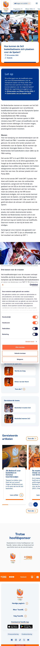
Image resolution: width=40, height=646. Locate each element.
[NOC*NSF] (37, 577)
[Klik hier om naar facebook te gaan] (11, 639)
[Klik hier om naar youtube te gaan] (28, 639)
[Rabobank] (23, 577)
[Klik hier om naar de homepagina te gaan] (6, 6)
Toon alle (31, 438)
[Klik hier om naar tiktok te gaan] (20, 639)
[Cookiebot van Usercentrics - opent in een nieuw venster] (30, 285)
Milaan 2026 (29, 9)
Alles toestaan (20, 347)
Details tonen (30, 341)
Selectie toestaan (20, 353)
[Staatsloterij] (3, 577)
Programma (16, 9)
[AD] (32, 577)
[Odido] (11, 576)
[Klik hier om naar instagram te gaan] (15, 639)
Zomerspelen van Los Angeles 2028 (19, 93)
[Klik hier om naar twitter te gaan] (24, 639)
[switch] (35, 322)
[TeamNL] (13, 557)
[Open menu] (36, 3)
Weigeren (20, 359)
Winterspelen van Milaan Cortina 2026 (20, 91)
